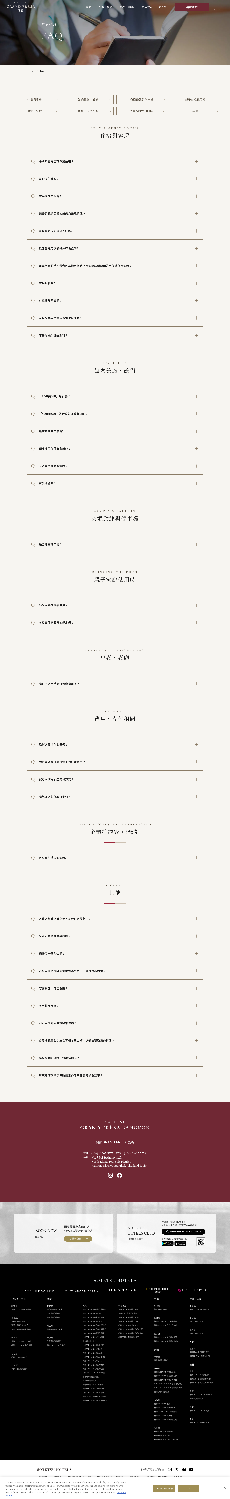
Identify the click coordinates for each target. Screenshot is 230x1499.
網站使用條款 (103, 1477)
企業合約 (178, 1477)
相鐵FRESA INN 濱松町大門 (93, 1345)
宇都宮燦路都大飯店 (54, 1309)
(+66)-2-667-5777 (102, 1153)
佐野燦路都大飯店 (54, 1317)
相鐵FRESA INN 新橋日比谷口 (94, 1357)
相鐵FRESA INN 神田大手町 (93, 1317)
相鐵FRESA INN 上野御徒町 (93, 1389)
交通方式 (147, 7)
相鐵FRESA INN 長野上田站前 (165, 1325)
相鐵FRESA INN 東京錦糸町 (93, 1393)
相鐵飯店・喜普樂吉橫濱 (127, 1313)
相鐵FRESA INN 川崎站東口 (129, 1325)
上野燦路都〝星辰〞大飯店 (93, 1385)
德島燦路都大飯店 (196, 1333)
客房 (88, 7)
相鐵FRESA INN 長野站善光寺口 (166, 1321)
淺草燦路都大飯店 (89, 1381)
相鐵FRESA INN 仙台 (19, 1357)
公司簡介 (57, 1477)
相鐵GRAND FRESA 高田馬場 (94, 1373)
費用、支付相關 (88, 111)
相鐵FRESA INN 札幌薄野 (21, 1309)
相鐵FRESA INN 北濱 (162, 1404)
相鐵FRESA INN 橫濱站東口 (129, 1309)
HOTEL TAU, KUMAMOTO (200, 1356)
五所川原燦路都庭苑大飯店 (21, 1329)
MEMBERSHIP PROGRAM (184, 1231)
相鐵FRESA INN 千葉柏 (56, 1345)
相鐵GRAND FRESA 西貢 (199, 1411)
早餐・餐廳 (105, 7)
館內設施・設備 (88, 99)
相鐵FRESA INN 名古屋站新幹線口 (167, 1341)
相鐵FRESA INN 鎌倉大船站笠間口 (131, 1329)
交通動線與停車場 (141, 99)
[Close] (224, 1488)
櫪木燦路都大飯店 (54, 1313)
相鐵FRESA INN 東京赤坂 (92, 1353)
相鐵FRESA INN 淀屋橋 (163, 1416)
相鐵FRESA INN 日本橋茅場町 (94, 1329)
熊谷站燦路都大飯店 (54, 1329)
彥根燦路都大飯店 (161, 1360)
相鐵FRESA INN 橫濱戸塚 (128, 1321)
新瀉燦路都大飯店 (161, 1309)
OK (188, 1488)
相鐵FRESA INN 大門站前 (92, 1349)
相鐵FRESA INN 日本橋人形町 (94, 1325)
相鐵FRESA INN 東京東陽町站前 (95, 1400)
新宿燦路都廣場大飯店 (91, 1377)
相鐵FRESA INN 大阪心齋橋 (164, 1408)
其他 (195, 111)
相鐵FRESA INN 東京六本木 (93, 1365)
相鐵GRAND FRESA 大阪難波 (165, 1412)
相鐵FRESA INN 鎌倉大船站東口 (130, 1333)
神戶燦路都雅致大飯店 (162, 1435)
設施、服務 (127, 7)
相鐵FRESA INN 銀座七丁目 (93, 1337)
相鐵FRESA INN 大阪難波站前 (165, 1420)
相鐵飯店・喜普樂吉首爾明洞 (200, 1379)
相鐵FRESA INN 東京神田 (92, 1313)
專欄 (89, 1477)
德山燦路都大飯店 (196, 1321)
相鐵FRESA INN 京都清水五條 (165, 1376)
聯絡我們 (43, 1477)
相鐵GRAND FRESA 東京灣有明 (95, 1396)
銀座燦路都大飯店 (89, 1341)
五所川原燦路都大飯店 (19, 1325)
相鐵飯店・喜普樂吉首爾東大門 (201, 1383)
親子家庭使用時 (195, 99)
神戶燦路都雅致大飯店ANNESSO (166, 1439)
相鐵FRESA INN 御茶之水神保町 (95, 1309)
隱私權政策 (135, 1477)
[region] (115, 1488)
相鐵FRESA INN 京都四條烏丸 (165, 1372)
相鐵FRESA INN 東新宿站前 (93, 1369)
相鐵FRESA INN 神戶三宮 (164, 1431)
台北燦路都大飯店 (196, 1399)
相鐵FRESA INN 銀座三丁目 (93, 1333)
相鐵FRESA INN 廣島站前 (199, 1309)
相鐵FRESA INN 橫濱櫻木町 (129, 1317)
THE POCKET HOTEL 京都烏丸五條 (168, 1388)
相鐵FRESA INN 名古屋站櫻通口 (166, 1337)
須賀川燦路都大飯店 (19, 1369)
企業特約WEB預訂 (141, 111)
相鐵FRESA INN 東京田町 (92, 1361)
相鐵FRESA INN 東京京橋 (92, 1321)
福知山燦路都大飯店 (161, 1392)
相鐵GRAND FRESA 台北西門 (201, 1395)
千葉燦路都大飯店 (54, 1341)
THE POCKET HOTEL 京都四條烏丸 (168, 1384)
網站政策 (120, 1477)
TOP (32, 70)
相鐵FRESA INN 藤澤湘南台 (129, 1337)
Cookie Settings (164, 1488)
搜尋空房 (192, 7)
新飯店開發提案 (74, 1477)
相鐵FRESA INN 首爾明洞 (199, 1375)
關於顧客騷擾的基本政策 (157, 1477)
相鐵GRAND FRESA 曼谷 (199, 1422)
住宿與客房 (34, 99)
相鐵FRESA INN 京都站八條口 (165, 1380)
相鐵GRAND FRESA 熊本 (199, 1352)
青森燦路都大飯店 (18, 1321)
